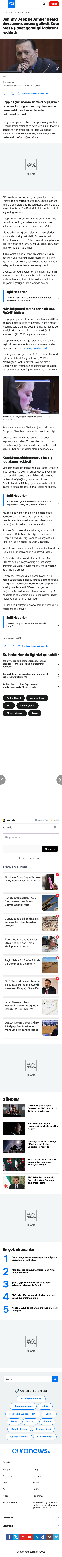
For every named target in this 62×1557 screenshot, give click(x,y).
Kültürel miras (45, 1436)
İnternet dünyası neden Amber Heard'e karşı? (26, 625)
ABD (28, 12)
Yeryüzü (37, 1476)
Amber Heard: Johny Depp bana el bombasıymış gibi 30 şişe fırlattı (20, 685)
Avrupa (6, 1469)
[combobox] (31, 1379)
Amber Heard (14, 698)
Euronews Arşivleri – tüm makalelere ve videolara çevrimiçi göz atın (45, 1505)
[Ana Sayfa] (3, 12)
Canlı (54, 3)
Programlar (38, 1495)
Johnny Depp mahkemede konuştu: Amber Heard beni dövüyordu (28, 299)
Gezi (5, 1489)
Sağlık (36, 1482)
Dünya (20, 12)
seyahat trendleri (19, 1436)
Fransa (47, 1421)
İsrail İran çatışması (31, 1398)
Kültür (45, 1406)
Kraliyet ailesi (43, 1429)
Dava (35, 713)
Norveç (30, 1421)
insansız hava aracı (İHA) (22, 1413)
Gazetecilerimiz (10, 1502)
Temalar (7, 1462)
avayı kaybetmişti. (38, 348)
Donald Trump (19, 1429)
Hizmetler (8, 1517)
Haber (10, 12)
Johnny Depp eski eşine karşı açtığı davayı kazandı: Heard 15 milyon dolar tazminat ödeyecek (24, 663)
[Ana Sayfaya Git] (11, 4)
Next (5, 1482)
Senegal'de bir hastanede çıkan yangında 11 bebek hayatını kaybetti (25, 675)
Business (7, 1476)
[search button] (55, 1379)
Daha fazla (8, 1525)
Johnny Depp (37, 698)
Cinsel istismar (15, 713)
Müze (14, 1421)
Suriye (49, 1413)
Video (5, 1495)
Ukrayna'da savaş (23, 1406)
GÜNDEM (11, 1099)
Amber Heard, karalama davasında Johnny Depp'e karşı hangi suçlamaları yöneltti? (28, 503)
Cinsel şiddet (27, 705)
